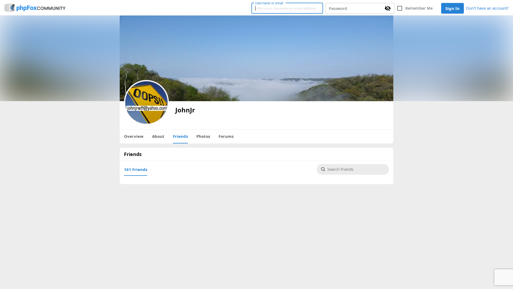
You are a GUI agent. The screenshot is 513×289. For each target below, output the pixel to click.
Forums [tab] (226, 136)
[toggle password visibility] (387, 8)
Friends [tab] (180, 136)
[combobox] (356, 169)
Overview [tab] (133, 136)
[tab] (135, 169)
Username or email (269, 3)
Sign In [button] (452, 8)
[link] (34, 7)
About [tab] (158, 136)
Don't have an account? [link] (487, 8)
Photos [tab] (203, 136)
